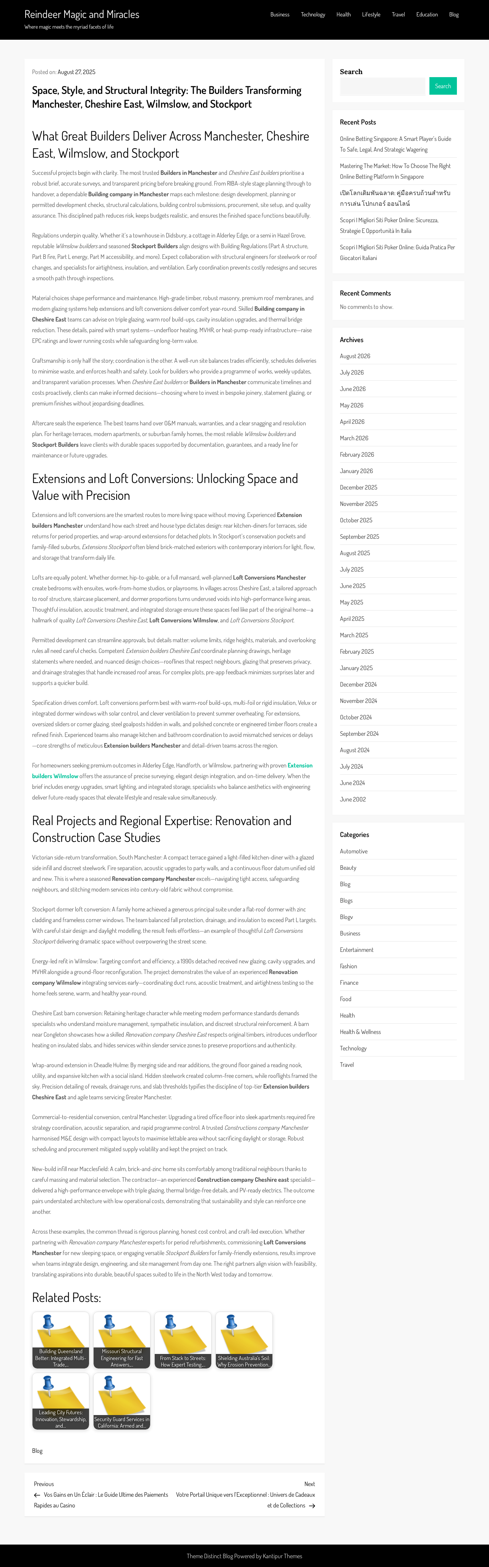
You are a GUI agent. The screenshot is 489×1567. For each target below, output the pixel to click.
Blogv (346, 916)
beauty (348, 867)
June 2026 (353, 389)
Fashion (348, 965)
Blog (454, 14)
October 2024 (356, 717)
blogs (346, 900)
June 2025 (353, 586)
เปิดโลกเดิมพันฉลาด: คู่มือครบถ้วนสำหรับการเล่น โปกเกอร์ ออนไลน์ (395, 198)
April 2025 (352, 618)
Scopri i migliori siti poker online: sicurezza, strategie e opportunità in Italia (389, 225)
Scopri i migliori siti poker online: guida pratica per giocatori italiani (397, 252)
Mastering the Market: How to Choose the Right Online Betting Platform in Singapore (395, 171)
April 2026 (352, 421)
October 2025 (356, 520)
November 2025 (359, 503)
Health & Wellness (360, 1031)
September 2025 (359, 536)
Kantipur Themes (282, 1556)
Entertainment (357, 949)
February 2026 (357, 454)
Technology (313, 14)
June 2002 (353, 799)
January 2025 (356, 668)
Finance (349, 982)
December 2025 (358, 487)
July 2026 (352, 372)
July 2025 (352, 569)
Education (427, 14)
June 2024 (352, 783)
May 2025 (351, 602)
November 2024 (358, 700)
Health (344, 14)
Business (280, 14)
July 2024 (351, 766)
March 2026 (354, 438)
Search (351, 71)
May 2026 (351, 405)
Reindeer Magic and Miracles (81, 14)
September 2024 (359, 733)
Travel (398, 14)
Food (345, 998)
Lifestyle (371, 14)
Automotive (354, 851)
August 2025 (355, 553)
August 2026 (355, 356)
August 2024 (354, 750)
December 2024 (358, 684)
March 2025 (354, 635)
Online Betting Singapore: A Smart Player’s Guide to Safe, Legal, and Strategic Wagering (395, 143)
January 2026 (356, 471)
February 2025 (357, 651)
